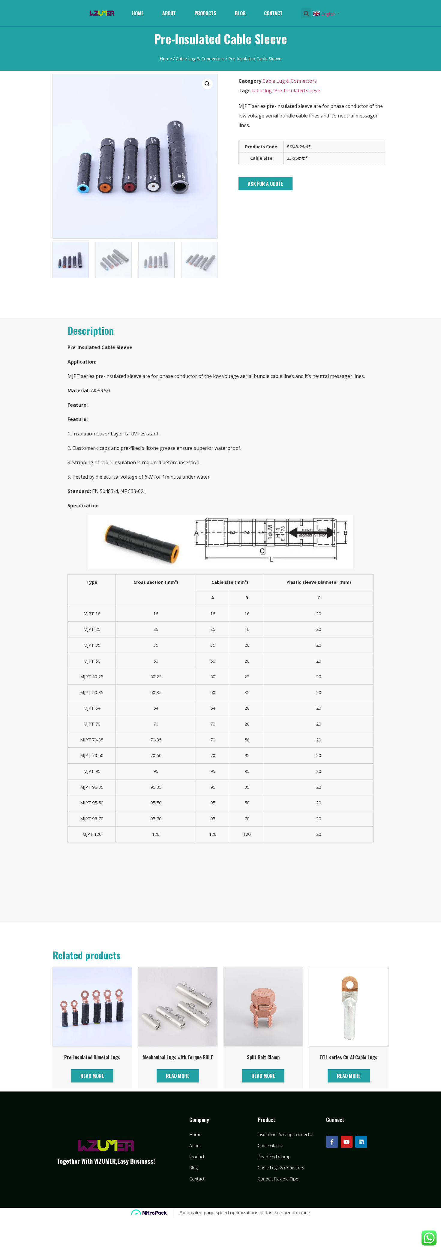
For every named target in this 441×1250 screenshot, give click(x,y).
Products (205, 13)
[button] (265, 183)
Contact (273, 13)
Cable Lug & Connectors (200, 58)
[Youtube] (347, 1142)
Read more (92, 1075)
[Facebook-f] (332, 1142)
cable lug (262, 90)
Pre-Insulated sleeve (297, 90)
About (169, 13)
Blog (240, 13)
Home (138, 13)
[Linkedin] (361, 1142)
